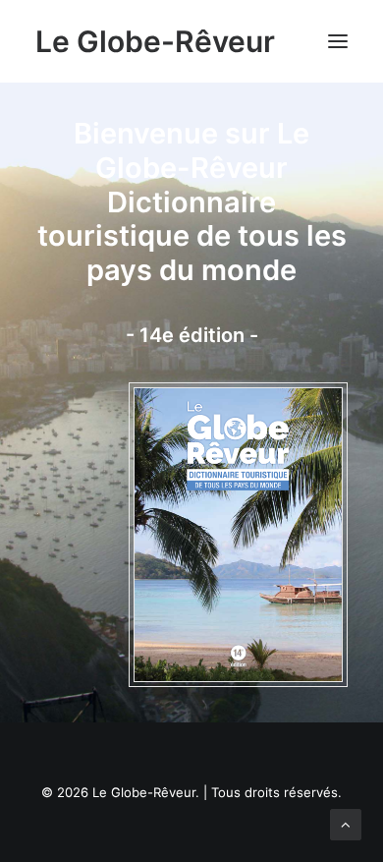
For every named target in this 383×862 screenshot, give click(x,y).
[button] (338, 41)
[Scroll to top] (345, 823)
